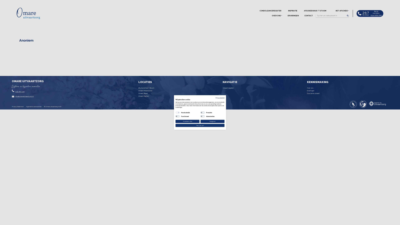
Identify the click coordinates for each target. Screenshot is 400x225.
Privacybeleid (220, 98)
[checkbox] (178, 113)
